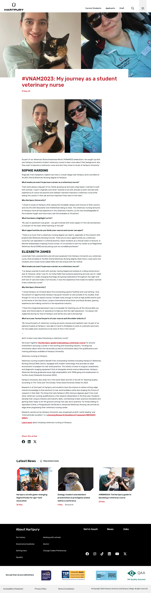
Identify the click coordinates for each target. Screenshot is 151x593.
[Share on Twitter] (35, 442)
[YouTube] (117, 554)
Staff (121, 8)
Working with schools (52, 537)
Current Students (93, 8)
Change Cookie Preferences (54, 551)
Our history (20, 537)
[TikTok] (102, 554)
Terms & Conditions (66, 589)
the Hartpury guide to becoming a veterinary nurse (61, 343)
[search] (133, 5)
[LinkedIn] (109, 554)
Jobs (126, 529)
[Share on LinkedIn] (29, 442)
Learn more (27, 422)
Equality (19, 557)
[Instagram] (94, 554)
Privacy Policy (40, 589)
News (110, 529)
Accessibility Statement (13, 589)
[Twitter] (125, 554)
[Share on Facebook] (23, 442)
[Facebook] (87, 554)
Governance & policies (25, 544)
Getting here (21, 551)
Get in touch (91, 529)
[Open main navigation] (143, 6)
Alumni (46, 544)
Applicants (110, 8)
